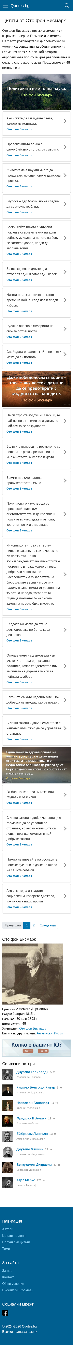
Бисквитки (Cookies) (17, 1290)
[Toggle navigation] (5, 6)
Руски (58, 1033)
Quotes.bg (20, 5)
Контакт (8, 1277)
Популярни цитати (16, 1242)
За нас (7, 1270)
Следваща (48, 925)
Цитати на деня (14, 1235)
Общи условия (13, 1283)
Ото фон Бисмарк (32, 1028)
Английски (44, 1033)
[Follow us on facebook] (5, 1313)
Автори (7, 1229)
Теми (6, 1248)
